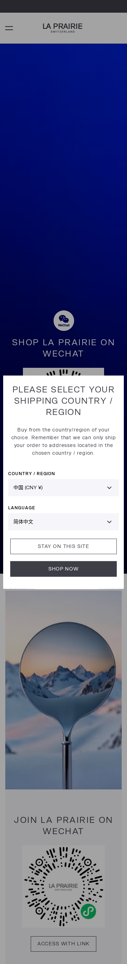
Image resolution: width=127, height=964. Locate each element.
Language (21, 507)
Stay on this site (63, 546)
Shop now (63, 569)
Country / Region (31, 473)
